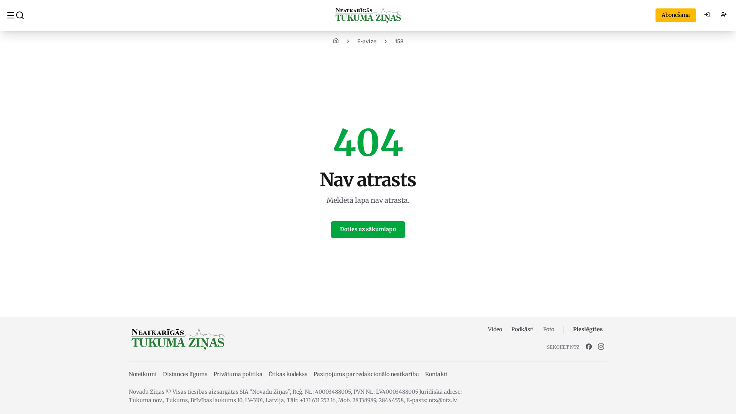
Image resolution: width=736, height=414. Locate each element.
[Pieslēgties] (707, 15)
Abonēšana (676, 15)
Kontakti (436, 374)
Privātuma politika (238, 374)
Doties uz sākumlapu (368, 229)
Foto (548, 329)
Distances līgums (185, 374)
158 (399, 41)
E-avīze (366, 41)
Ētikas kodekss (288, 374)
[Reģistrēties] (724, 15)
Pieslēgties (588, 329)
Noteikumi (143, 374)
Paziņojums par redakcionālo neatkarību (366, 374)
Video (495, 329)
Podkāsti (522, 329)
